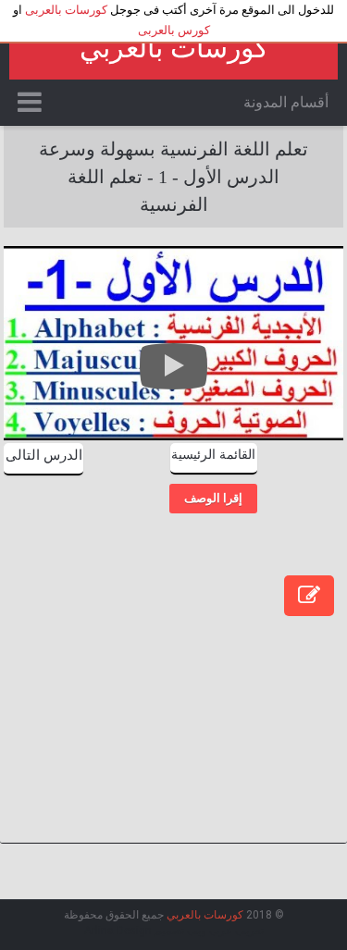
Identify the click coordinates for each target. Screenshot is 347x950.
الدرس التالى (44, 455)
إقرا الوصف (213, 498)
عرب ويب (209, 930)
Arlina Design (118, 930)
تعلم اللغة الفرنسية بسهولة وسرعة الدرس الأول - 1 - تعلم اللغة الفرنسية (173, 177)
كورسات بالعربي (174, 47)
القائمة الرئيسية (213, 455)
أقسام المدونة (285, 102)
